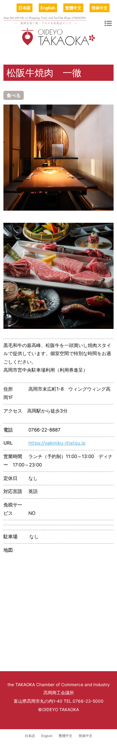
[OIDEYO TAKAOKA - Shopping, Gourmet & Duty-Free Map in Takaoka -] (58, 42)
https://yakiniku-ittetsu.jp (56, 443)
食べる (14, 95)
